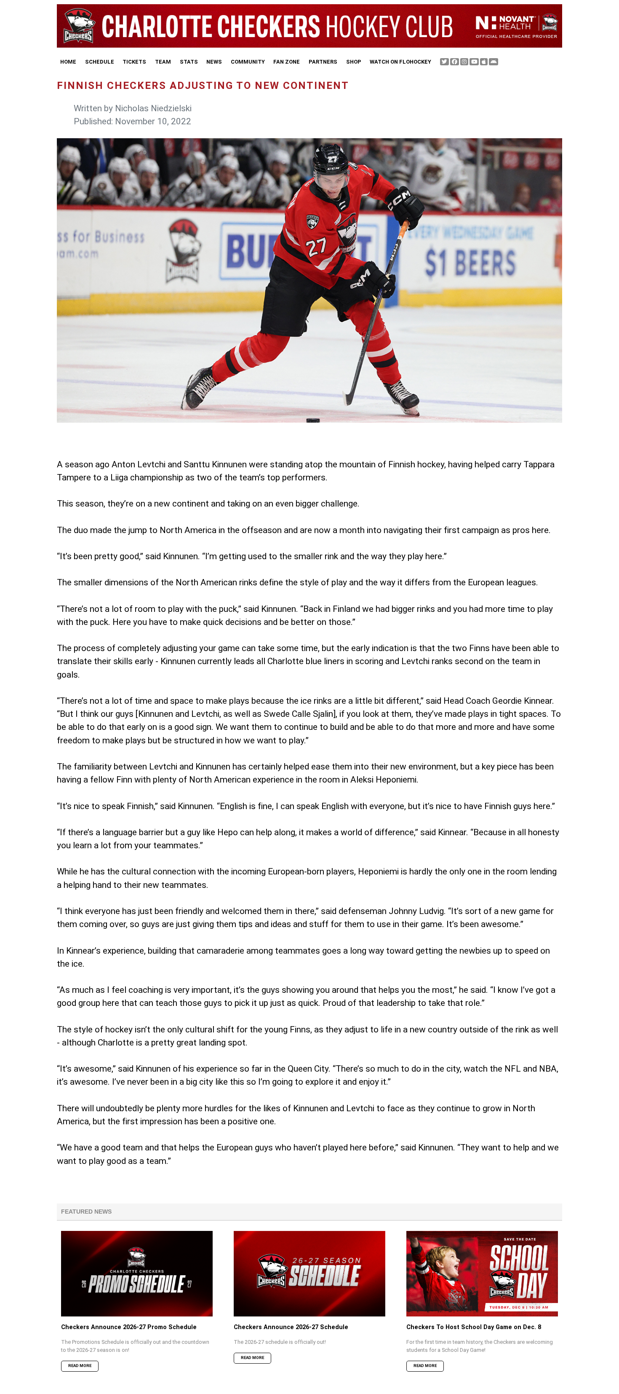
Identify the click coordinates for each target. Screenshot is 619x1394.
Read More (79, 1365)
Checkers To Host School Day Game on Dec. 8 (473, 1327)
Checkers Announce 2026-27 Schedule (291, 1327)
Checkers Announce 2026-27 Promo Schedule (129, 1327)
